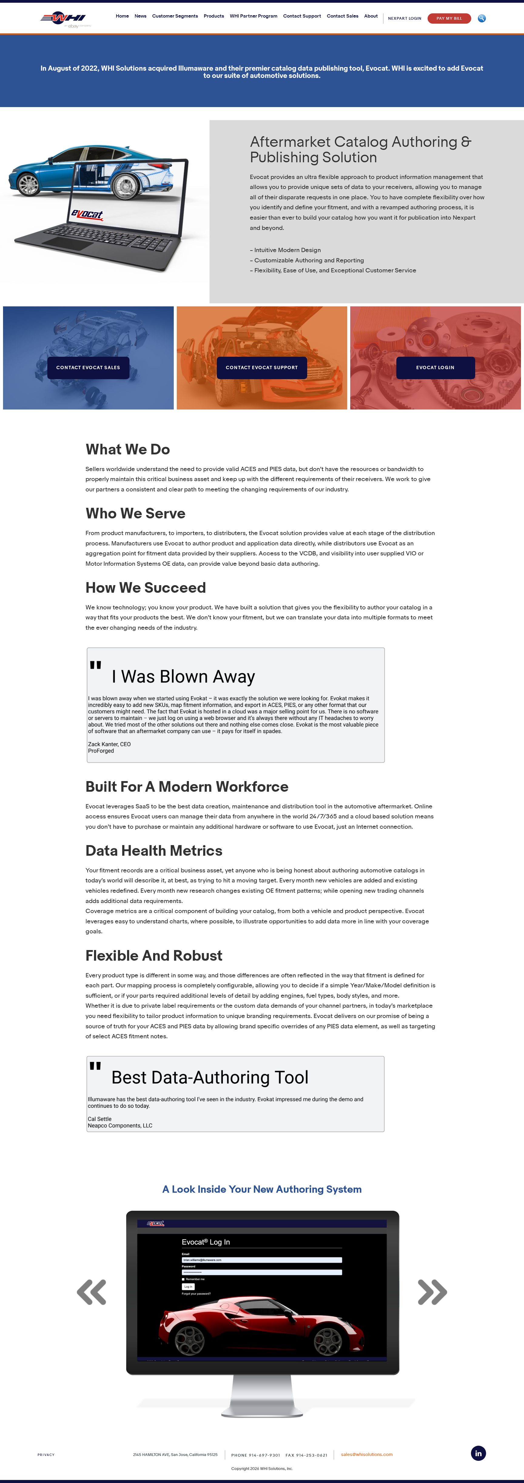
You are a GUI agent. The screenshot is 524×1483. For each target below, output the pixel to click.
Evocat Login (435, 368)
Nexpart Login (405, 18)
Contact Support (302, 16)
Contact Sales (342, 16)
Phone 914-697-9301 (255, 1455)
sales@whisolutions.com (367, 1455)
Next (431, 1292)
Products (214, 16)
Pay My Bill (449, 18)
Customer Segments (175, 16)
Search (481, 18)
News (140, 16)
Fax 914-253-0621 (307, 1455)
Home (122, 16)
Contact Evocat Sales (88, 368)
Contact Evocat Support (262, 368)
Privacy (46, 1455)
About (371, 16)
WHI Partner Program (253, 16)
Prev (92, 1292)
